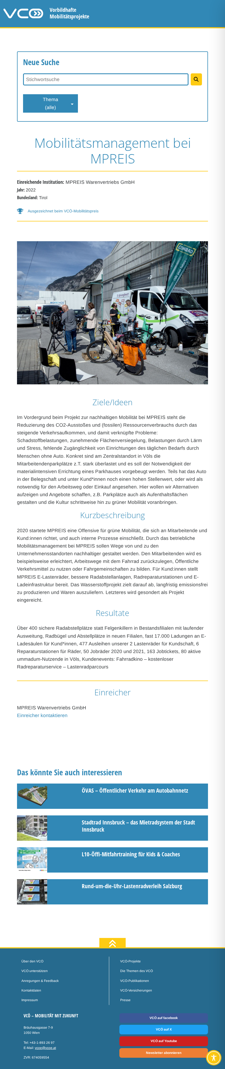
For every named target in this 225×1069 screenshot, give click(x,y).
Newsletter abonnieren (163, 1053)
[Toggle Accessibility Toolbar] (214, 1058)
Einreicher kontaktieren (42, 715)
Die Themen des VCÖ (136, 971)
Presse (125, 1000)
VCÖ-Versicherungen (136, 990)
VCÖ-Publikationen (134, 981)
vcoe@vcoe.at (45, 1048)
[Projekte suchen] (196, 79)
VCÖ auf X (164, 1029)
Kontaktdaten (31, 990)
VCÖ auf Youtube (164, 1041)
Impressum (29, 1000)
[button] (112, 211)
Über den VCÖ (32, 961)
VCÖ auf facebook (164, 1018)
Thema (50, 103)
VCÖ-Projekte (130, 961)
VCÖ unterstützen (34, 971)
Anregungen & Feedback (40, 981)
